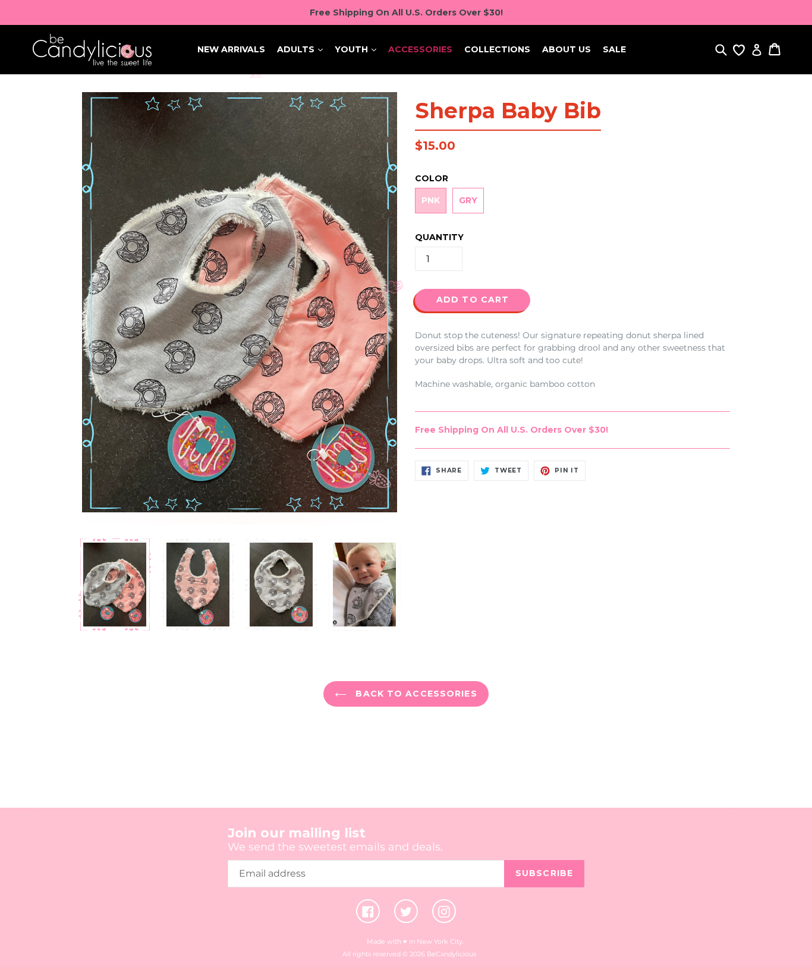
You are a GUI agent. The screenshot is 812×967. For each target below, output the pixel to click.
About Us (566, 49)
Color (431, 178)
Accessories (420, 49)
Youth (352, 49)
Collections (497, 49)
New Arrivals (231, 49)
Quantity (439, 237)
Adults (297, 49)
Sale (614, 49)
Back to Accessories (415, 693)
